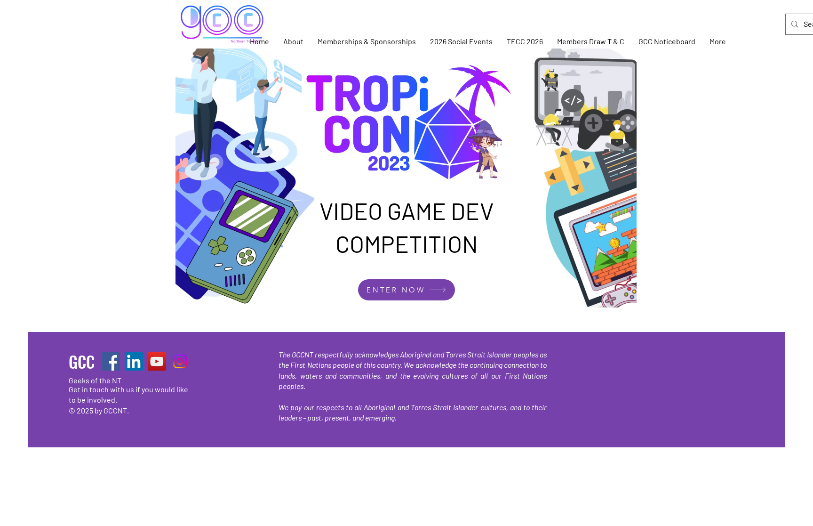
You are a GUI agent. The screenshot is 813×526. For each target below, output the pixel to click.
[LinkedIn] (134, 361)
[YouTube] (157, 361)
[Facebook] (111, 361)
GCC (82, 361)
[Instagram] (180, 361)
